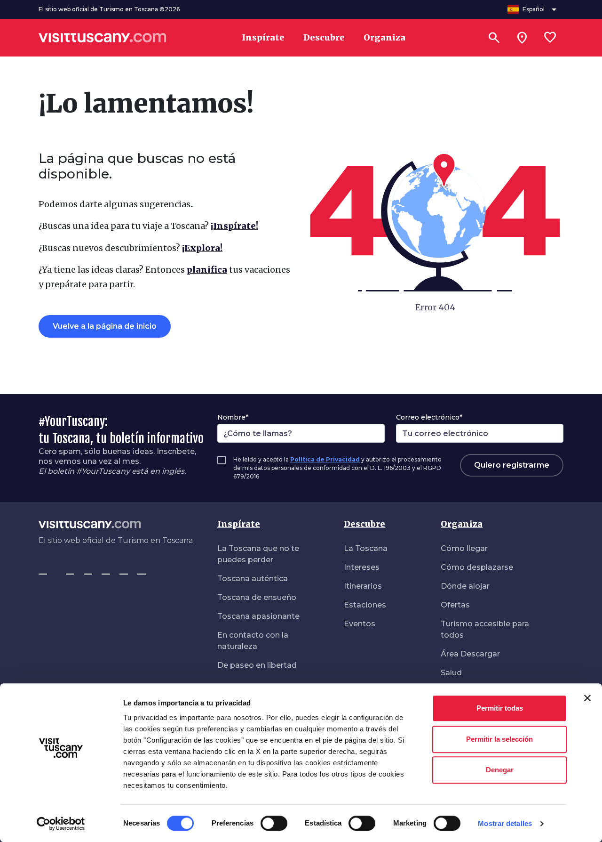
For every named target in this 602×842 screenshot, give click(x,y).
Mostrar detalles (505, 823)
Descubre (364, 523)
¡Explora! (202, 248)
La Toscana (366, 548)
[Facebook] (43, 569)
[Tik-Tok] (88, 569)
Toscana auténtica (252, 578)
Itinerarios (363, 586)
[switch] (274, 823)
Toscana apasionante (258, 616)
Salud (451, 672)
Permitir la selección (499, 739)
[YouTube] (123, 569)
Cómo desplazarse (477, 567)
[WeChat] (141, 569)
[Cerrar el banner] (587, 698)
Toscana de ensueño (256, 597)
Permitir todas (499, 708)
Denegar (500, 770)
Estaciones (365, 604)
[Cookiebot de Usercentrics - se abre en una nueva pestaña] (61, 824)
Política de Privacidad (325, 459)
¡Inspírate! (234, 225)
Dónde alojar (465, 586)
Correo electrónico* (429, 417)
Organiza (462, 523)
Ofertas (455, 604)
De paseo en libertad (257, 665)
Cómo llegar (464, 548)
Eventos (359, 623)
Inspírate (238, 523)
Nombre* (232, 417)
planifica (207, 269)
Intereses (362, 567)
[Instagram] (70, 569)
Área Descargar (470, 653)
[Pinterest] (106, 569)
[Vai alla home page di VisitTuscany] (102, 38)
